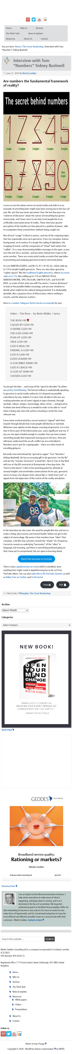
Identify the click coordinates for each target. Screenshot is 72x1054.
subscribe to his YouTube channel (46, 573)
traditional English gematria (39, 272)
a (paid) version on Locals (27, 566)
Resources (10, 39)
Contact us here (35, 920)
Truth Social (37, 577)
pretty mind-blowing (16, 390)
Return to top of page (35, 1043)
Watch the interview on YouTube (36, 559)
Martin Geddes (29, 73)
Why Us (23, 28)
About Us (28, 39)
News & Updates (35, 33)
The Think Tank (13, 33)
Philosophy (23, 593)
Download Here (8, 886)
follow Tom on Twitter (16, 577)
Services (39, 28)
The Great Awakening (40, 593)
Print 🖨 (47, 584)
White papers (21, 999)
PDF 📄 (62, 584)
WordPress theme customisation (39, 1049)
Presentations (21, 1009)
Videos (18, 1004)
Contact (44, 39)
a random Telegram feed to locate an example (32, 303)
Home (9, 28)
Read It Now (7, 730)
